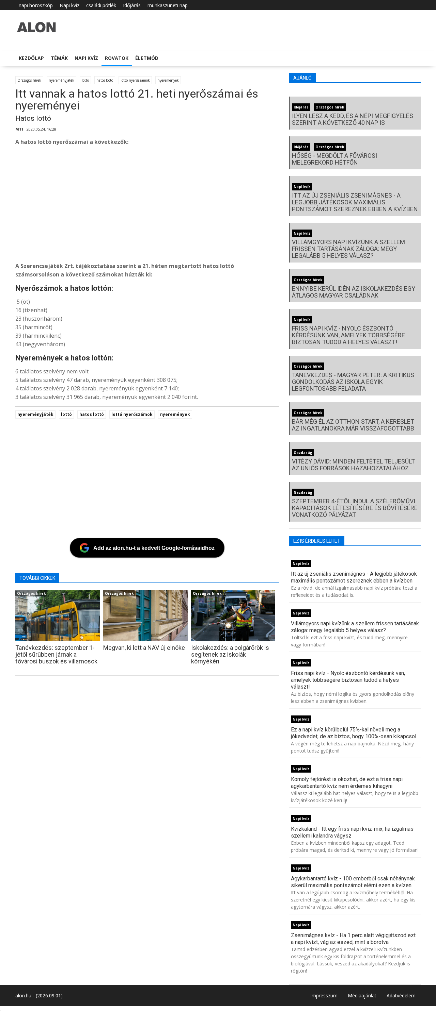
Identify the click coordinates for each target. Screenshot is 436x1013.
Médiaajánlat (362, 995)
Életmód (146, 58)
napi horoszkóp (36, 5)
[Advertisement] (219, 205)
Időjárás (132, 5)
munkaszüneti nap (167, 5)
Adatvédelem (401, 995)
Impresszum (324, 995)
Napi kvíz (69, 5)
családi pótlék (101, 5)
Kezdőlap (31, 58)
